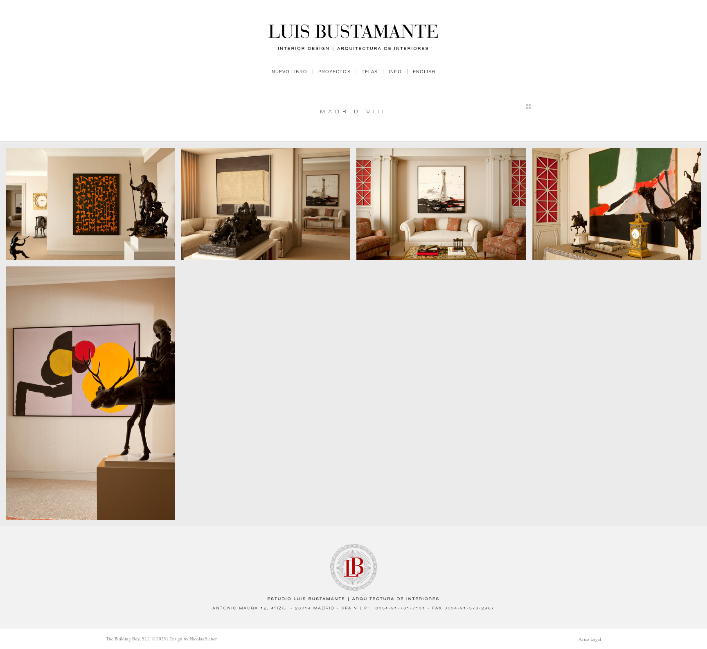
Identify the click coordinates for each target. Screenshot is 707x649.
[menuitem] (289, 71)
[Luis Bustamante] (353, 30)
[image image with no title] (93, 207)
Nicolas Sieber (203, 638)
